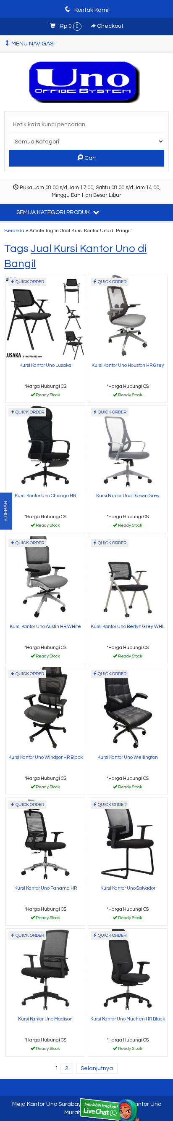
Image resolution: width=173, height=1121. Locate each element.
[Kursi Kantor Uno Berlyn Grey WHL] (127, 578)
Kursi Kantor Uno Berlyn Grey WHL (128, 626)
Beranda (14, 230)
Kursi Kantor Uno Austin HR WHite (45, 626)
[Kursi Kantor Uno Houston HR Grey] (127, 317)
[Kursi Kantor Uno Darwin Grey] (127, 447)
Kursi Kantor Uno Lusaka (45, 365)
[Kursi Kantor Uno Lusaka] (45, 317)
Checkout (109, 26)
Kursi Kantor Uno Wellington (127, 757)
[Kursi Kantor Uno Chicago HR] (45, 447)
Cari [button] (89, 158)
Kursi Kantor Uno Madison (45, 1019)
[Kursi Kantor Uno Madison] (45, 971)
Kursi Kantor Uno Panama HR (45, 888)
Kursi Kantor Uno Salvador (127, 888)
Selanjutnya (97, 1068)
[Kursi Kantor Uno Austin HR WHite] (45, 578)
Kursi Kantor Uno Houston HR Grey (128, 365)
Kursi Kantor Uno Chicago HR (45, 495)
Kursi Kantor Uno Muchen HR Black (127, 1019)
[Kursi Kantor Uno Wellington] (127, 709)
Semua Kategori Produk (53, 212)
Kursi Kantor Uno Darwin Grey (128, 495)
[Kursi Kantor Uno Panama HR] (45, 840)
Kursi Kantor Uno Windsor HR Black (45, 757)
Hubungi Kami (48, 396)
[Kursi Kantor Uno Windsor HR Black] (45, 709)
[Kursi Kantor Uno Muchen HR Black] (127, 971)
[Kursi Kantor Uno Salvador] (127, 840)
